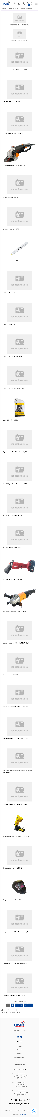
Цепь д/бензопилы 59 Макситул (13, 388)
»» (30, 1005)
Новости (19, 1054)
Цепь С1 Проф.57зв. (9, 325)
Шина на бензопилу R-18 (11, 229)
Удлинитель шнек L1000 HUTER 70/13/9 (16, 643)
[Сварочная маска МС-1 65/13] (19, 887)
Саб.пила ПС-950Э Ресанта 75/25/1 (14, 995)
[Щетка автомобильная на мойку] (19, 121)
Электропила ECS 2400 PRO (12, 102)
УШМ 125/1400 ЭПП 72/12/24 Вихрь (14, 611)
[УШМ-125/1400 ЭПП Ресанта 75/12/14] (19, 471)
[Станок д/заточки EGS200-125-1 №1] (19, 855)
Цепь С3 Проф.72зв (9, 293)
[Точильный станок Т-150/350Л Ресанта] (19, 694)
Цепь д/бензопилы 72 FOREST (13, 356)
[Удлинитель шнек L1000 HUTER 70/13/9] (19, 630)
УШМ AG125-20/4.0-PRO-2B (12, 579)
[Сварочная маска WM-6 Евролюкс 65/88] (19, 919)
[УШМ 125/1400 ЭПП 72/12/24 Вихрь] (19, 598)
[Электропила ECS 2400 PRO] (19, 89)
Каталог (4, 8)
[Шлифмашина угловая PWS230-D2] (19, 152)
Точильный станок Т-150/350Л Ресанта (15, 707)
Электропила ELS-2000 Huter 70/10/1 (15, 70)
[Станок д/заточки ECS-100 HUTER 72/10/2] (19, 823)
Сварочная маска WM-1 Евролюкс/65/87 (15, 964)
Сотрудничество (19, 1065)
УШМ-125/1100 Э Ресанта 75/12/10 (14, 516)
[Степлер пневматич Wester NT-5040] (19, 791)
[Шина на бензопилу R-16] (19, 248)
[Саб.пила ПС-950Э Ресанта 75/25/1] (19, 982)
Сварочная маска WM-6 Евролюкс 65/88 (16, 932)
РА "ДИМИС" (23, 1114)
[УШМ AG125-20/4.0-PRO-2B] (19, 566)
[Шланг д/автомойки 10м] (19, 184)
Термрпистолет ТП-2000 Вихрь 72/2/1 (15, 739)
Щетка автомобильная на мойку (13, 134)
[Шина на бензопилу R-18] (19, 216)
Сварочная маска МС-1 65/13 (12, 900)
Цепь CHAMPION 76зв (10, 420)
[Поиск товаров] (31, 3)
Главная (19, 1050)
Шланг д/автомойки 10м (10, 197)
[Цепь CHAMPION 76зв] (19, 407)
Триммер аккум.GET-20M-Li (12, 675)
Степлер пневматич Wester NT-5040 (15, 804)
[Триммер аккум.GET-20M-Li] (19, 662)
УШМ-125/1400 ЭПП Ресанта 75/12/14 (15, 484)
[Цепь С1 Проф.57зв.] (19, 312)
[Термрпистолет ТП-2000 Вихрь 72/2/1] (19, 726)
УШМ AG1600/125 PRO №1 (12, 548)
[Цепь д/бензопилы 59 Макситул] (19, 375)
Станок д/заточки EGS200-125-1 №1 (14, 868)
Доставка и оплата (19, 1057)
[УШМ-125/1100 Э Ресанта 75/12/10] (19, 503)
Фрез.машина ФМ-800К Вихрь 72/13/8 (15, 452)
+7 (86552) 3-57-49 (19, 1100)
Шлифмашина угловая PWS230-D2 (14, 165)
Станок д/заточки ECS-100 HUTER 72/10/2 (16, 836)
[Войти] (23, 3)
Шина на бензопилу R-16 (11, 261)
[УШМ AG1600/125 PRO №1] (19, 535)
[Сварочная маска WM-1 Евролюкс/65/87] (19, 951)
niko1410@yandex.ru (19, 1103)
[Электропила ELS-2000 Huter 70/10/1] (19, 57)
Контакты (19, 1061)
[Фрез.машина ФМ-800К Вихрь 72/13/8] (19, 439)
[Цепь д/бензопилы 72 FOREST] (19, 343)
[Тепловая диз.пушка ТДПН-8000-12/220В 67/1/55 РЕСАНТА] (19, 757)
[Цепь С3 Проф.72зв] (19, 280)
